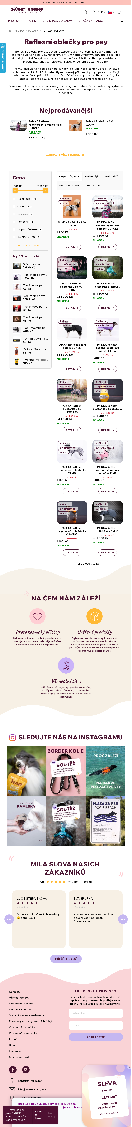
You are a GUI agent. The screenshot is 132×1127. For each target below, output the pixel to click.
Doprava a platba (20, 1009)
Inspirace (15, 1051)
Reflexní (25, 221)
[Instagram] (26, 1069)
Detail (70, 246)
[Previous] (9, 919)
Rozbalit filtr (29, 245)
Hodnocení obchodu (22, 1003)
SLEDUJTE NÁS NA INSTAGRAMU (71, 737)
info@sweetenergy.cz (32, 1089)
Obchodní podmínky (22, 1027)
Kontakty (15, 991)
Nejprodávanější (69, 185)
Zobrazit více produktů (65, 154)
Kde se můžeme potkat (23, 1033)
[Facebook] (13, 1069)
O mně (13, 1039)
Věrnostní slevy (19, 997)
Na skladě (26, 198)
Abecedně (93, 185)
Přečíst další (66, 958)
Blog (12, 1045)
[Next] (123, 919)
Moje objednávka (20, 1056)
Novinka (24, 214)
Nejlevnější (92, 176)
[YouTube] (36, 1080)
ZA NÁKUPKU (28, 236)
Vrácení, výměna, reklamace (27, 1015)
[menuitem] (15, 21)
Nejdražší (111, 176)
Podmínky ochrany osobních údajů (31, 1021)
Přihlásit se (96, 1037)
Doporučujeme (29, 229)
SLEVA (23, 206)
